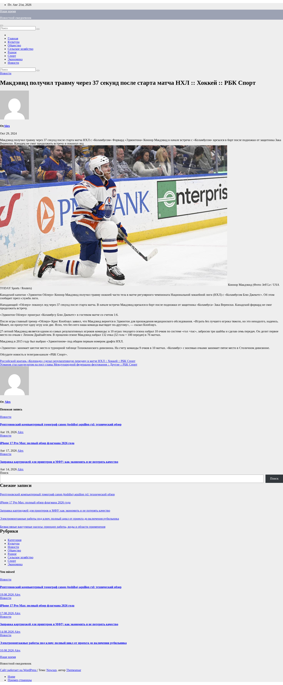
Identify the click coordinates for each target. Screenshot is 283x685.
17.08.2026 (7, 613)
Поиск (4, 472)
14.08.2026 (7, 631)
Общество (14, 45)
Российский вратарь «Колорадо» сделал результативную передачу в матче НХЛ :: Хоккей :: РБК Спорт (67, 361)
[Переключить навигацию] (1, 25)
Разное (12, 52)
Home (11, 676)
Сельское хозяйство (20, 48)
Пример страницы (20, 680)
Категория (14, 540)
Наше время (8, 11)
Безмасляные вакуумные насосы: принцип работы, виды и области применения (52, 526)
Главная (13, 38)
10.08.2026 (7, 650)
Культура (13, 42)
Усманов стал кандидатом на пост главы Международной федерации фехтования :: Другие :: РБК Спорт (68, 364)
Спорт (12, 55)
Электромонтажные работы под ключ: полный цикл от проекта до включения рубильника (59, 518)
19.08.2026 (7, 594)
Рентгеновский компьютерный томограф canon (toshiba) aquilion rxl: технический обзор (60, 424)
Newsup (51, 670)
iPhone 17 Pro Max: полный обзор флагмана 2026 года (37, 443)
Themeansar (73, 670)
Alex (7, 126)
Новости (13, 62)
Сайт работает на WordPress (18, 670)
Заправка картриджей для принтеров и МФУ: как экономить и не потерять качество (59, 461)
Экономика (15, 59)
